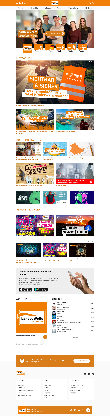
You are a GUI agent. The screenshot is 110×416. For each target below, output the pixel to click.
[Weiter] (92, 241)
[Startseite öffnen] (55, 3)
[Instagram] (20, 3)
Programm (47, 393)
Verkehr (59, 8)
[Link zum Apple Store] (25, 290)
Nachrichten (35, 8)
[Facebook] (22, 3)
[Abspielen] (88, 410)
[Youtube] (17, 3)
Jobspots (73, 393)
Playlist (46, 390)
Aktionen (48, 8)
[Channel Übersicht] (75, 410)
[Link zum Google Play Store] (41, 290)
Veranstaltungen (74, 8)
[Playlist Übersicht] (79, 410)
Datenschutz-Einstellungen (25, 390)
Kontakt (20, 393)
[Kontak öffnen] (90, 3)
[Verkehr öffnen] (25, 3)
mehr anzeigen (73, 337)
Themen (20, 8)
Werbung (46, 398)
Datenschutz (21, 387)
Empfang (73, 387)
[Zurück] (88, 241)
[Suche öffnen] (93, 3)
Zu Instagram (80, 361)
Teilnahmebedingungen (24, 395)
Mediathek (88, 8)
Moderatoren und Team (77, 385)
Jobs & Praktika (75, 390)
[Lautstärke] (71, 410)
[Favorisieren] (82, 410)
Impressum (21, 385)
